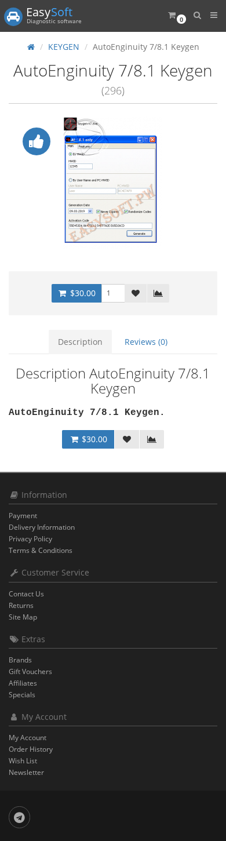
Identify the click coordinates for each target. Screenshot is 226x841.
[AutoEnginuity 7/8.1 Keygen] (113, 182)
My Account (27, 737)
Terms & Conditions (40, 550)
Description (80, 341)
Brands (20, 660)
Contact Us (26, 594)
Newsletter (26, 772)
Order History (31, 749)
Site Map (23, 617)
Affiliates (23, 683)
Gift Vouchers (30, 671)
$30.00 (82, 292)
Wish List (23, 761)
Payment (23, 515)
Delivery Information (42, 527)
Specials (22, 695)
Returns (21, 605)
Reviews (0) (146, 341)
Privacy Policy (30, 539)
